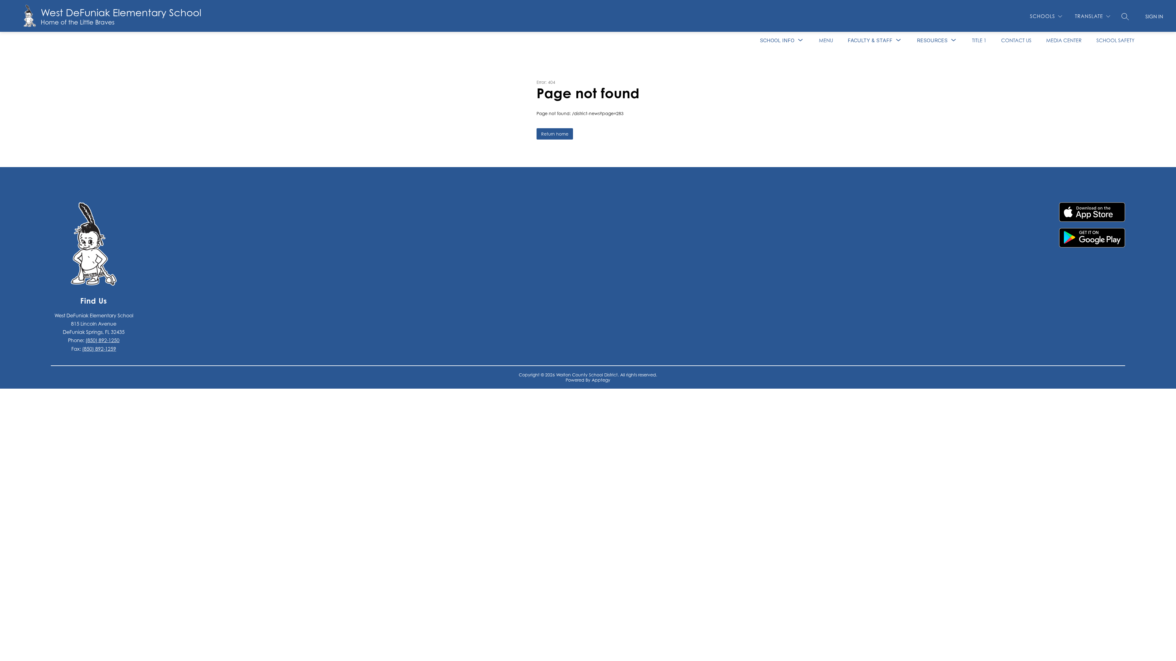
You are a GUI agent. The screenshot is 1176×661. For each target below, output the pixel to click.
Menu (826, 40)
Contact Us (1016, 40)
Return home (554, 133)
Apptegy (601, 380)
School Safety (1115, 40)
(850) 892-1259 (99, 349)
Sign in (1154, 16)
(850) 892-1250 (102, 340)
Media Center (1064, 40)
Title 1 (979, 40)
